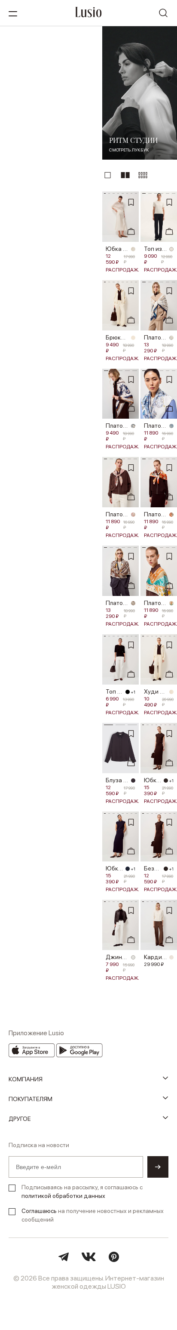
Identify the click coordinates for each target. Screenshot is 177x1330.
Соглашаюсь (39, 1210)
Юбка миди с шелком (152, 780)
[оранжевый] (171, 514)
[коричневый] (133, 780)
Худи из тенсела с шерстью (155, 691)
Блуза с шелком (117, 780)
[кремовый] (133, 249)
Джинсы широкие (117, 957)
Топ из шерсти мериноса (114, 691)
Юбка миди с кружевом (117, 248)
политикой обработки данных (63, 1195)
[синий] (127, 869)
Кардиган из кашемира (155, 957)
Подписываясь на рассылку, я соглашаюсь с (82, 1191)
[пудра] (133, 514)
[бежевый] (133, 603)
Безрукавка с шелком (152, 868)
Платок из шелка (155, 337)
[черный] (127, 692)
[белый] (171, 249)
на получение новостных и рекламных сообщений (92, 1215)
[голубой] (171, 338)
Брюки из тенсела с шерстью (117, 337)
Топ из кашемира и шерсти (155, 248)
